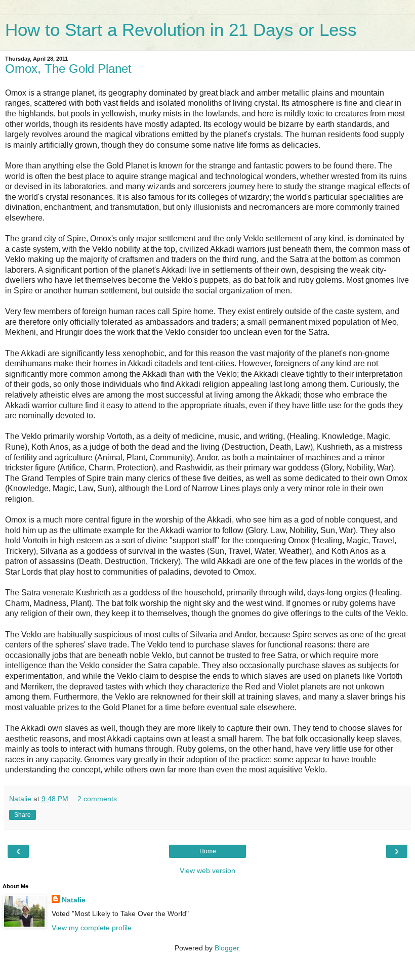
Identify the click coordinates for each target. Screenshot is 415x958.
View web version (207, 870)
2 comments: (98, 799)
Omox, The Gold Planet (68, 68)
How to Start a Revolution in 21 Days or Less (181, 29)
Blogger (227, 948)
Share (22, 814)
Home (207, 851)
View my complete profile (92, 928)
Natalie (74, 900)
